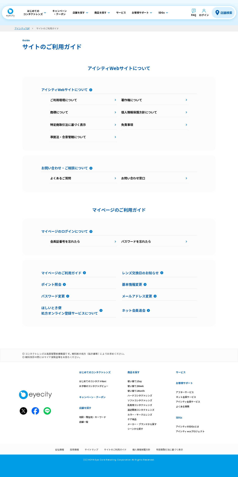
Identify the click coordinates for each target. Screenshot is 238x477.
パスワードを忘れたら (136, 241)
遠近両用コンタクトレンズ (141, 409)
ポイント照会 (51, 284)
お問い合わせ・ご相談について (64, 167)
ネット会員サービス (186, 396)
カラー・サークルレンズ (140, 414)
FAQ (193, 15)
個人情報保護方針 (141, 449)
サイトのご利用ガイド (115, 449)
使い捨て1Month (136, 390)
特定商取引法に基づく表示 (68, 124)
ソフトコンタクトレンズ (140, 400)
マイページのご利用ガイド (61, 272)
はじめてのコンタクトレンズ (95, 372)
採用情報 (74, 449)
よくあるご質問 (60, 178)
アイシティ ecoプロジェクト (190, 431)
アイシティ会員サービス (188, 401)
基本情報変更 (132, 284)
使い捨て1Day (135, 381)
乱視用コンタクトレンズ (140, 404)
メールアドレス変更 (137, 296)
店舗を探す (85, 408)
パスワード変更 (53, 296)
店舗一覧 (83, 421)
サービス (181, 372)
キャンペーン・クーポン (92, 397)
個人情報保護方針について (139, 112)
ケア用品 (132, 419)
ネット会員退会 (133, 310)
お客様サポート (184, 383)
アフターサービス (185, 392)
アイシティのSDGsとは (187, 426)
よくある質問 (182, 406)
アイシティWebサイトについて (64, 89)
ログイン (204, 15)
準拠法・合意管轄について (68, 137)
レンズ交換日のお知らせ (140, 272)
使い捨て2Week (136, 386)
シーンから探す (135, 428)
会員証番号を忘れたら (65, 241)
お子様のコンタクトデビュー (93, 386)
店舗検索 (226, 12)
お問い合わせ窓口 (133, 178)
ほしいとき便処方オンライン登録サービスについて (69, 310)
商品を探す (134, 372)
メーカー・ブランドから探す (142, 424)
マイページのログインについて (64, 231)
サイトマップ (91, 449)
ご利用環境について (63, 100)
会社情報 (59, 449)
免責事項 (127, 124)
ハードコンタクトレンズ (140, 395)
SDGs (179, 417)
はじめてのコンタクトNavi (92, 381)
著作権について (131, 100)
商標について (59, 112)
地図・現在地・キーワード (92, 417)
